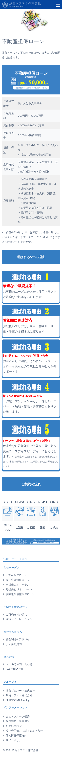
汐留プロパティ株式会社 (20, 690)
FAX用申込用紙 (15, 669)
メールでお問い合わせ (19, 664)
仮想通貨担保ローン (18, 579)
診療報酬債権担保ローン (20, 594)
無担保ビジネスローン (19, 589)
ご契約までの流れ (16, 614)
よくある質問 (14, 644)
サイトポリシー (15, 740)
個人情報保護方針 (16, 735)
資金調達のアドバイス (19, 639)
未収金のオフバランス (19, 584)
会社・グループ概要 (18, 716)
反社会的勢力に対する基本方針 (24, 730)
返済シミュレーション (19, 619)
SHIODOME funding (18, 700)
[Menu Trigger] (58, 4)
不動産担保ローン (16, 575)
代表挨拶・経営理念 (18, 720)
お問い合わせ (14, 725)
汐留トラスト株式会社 (19, 695)
